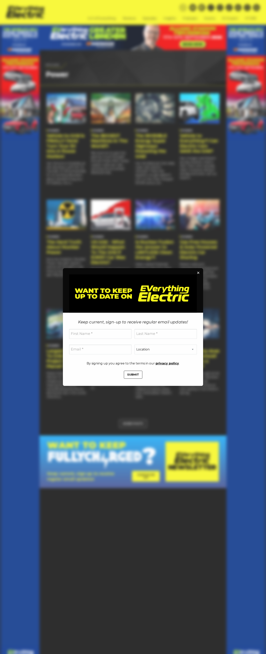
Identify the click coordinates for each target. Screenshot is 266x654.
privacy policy (167, 363)
